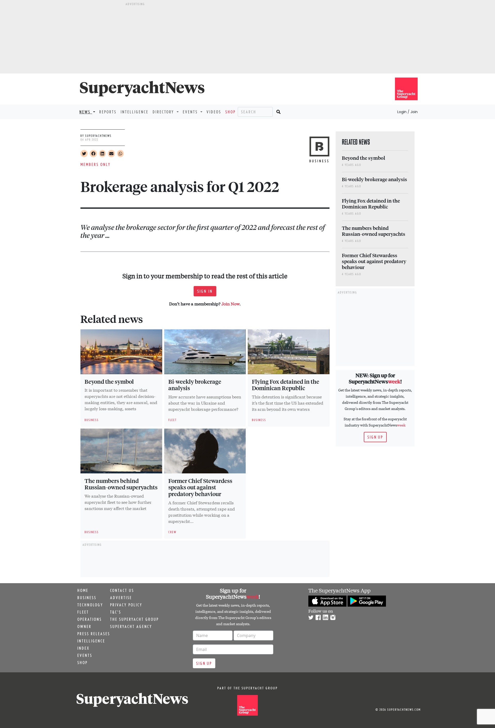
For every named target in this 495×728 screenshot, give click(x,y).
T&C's (115, 612)
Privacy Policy (126, 605)
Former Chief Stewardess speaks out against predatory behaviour (200, 487)
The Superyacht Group (134, 619)
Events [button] (191, 112)
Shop (230, 112)
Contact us (122, 590)
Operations (89, 619)
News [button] (85, 112)
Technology (90, 605)
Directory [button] (164, 112)
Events (84, 655)
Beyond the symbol (109, 381)
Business (86, 597)
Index (83, 648)
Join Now (230, 303)
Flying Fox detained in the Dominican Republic (285, 385)
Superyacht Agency (131, 626)
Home (82, 590)
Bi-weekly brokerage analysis (194, 385)
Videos (214, 112)
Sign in (205, 291)
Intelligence (134, 112)
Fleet (83, 612)
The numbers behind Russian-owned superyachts (121, 484)
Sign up (375, 437)
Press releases (93, 633)
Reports (108, 112)
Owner (84, 626)
